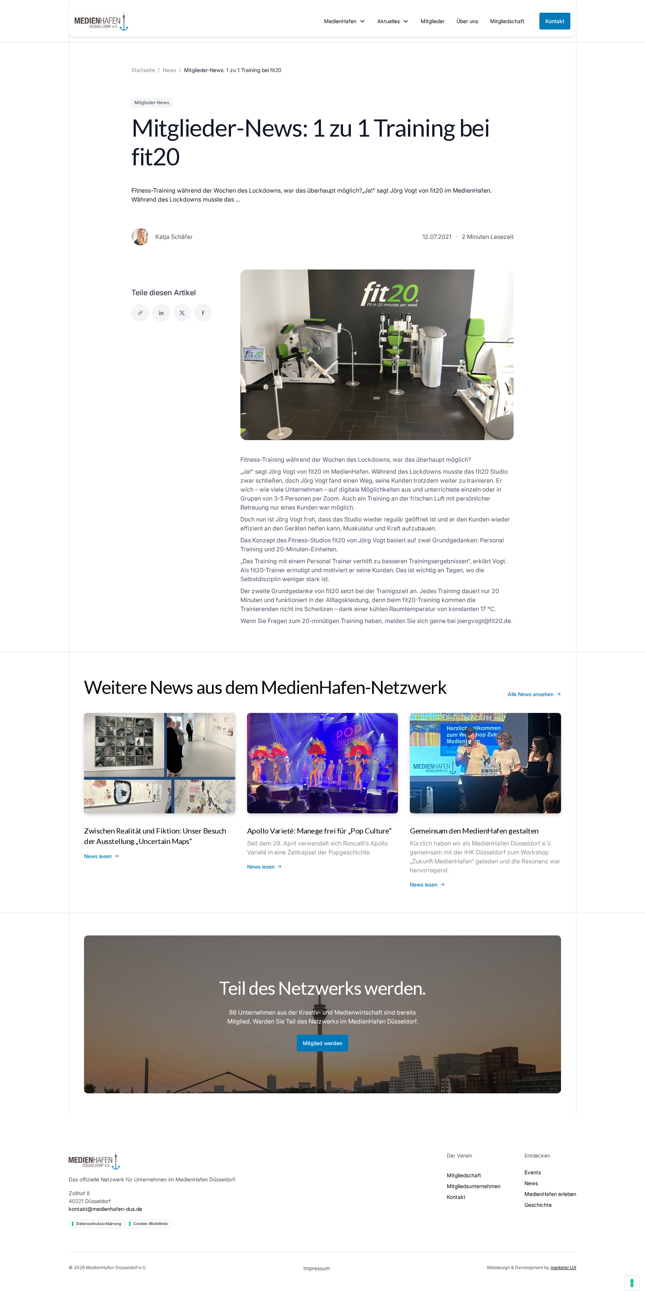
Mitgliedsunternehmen (474, 1186)
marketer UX (563, 1267)
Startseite (143, 70)
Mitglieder (433, 21)
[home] (101, 21)
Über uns (467, 21)
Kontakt (554, 21)
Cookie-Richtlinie (150, 1223)
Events (532, 1172)
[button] (344, 21)
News (169, 70)
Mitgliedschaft (507, 21)
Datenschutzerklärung (98, 1223)
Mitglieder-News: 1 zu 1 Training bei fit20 (232, 70)
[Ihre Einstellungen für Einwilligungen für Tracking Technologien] (632, 1283)
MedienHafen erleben (550, 1194)
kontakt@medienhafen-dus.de (105, 1209)
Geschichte (538, 1205)
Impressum (316, 1268)
